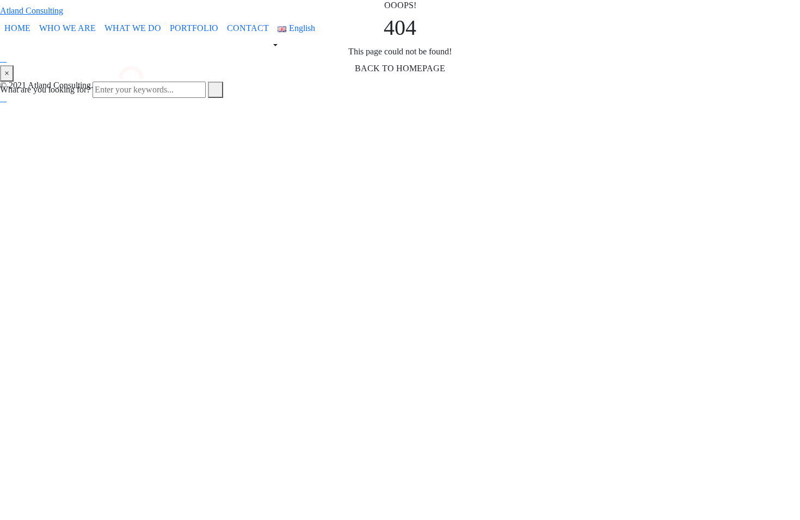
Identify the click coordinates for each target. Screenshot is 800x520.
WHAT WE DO (132, 28)
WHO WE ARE (67, 28)
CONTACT (248, 28)
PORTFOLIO (194, 28)
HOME (17, 28)
